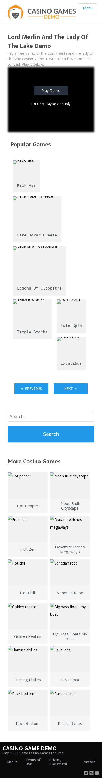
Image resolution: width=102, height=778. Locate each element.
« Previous (31, 389)
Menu (88, 7)
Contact (88, 762)
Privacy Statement (58, 762)
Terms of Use (33, 762)
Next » (70, 389)
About (12, 762)
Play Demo (51, 90)
